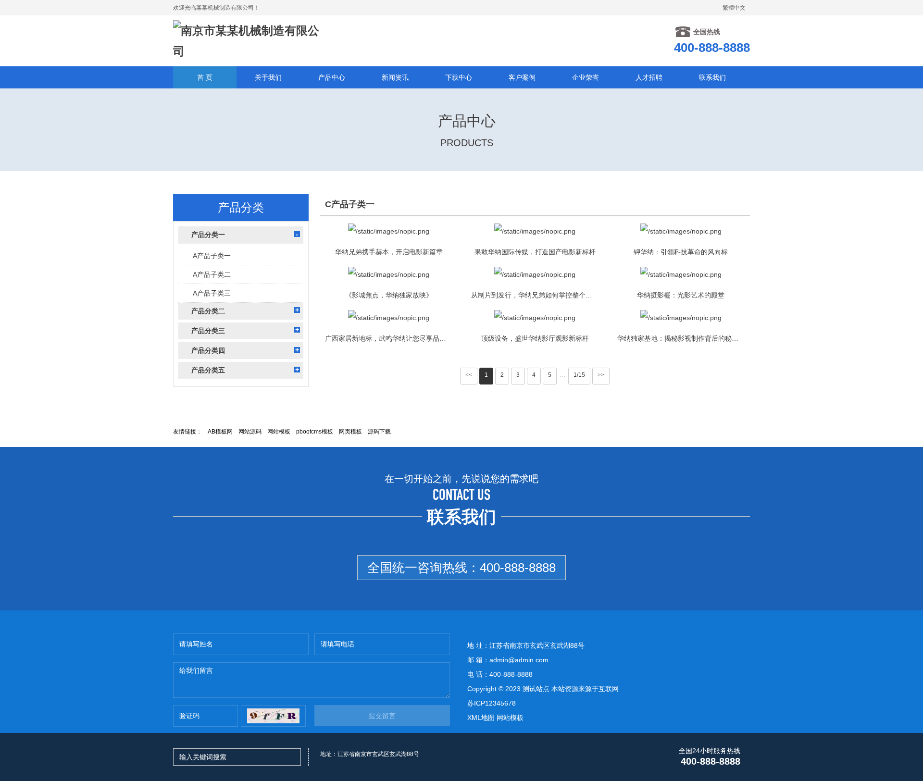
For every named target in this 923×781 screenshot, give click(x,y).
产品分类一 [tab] (208, 234)
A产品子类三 (212, 293)
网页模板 (350, 431)
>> (601, 375)
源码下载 (379, 431)
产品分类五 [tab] (208, 370)
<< (468, 375)
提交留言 (382, 715)
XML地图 (481, 717)
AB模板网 (220, 431)
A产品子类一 (212, 256)
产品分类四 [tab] (208, 350)
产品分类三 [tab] (208, 331)
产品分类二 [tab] (208, 311)
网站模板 (278, 431)
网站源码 (250, 431)
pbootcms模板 (314, 431)
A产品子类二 (212, 274)
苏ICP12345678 (491, 703)
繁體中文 (734, 7)
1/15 (579, 375)
